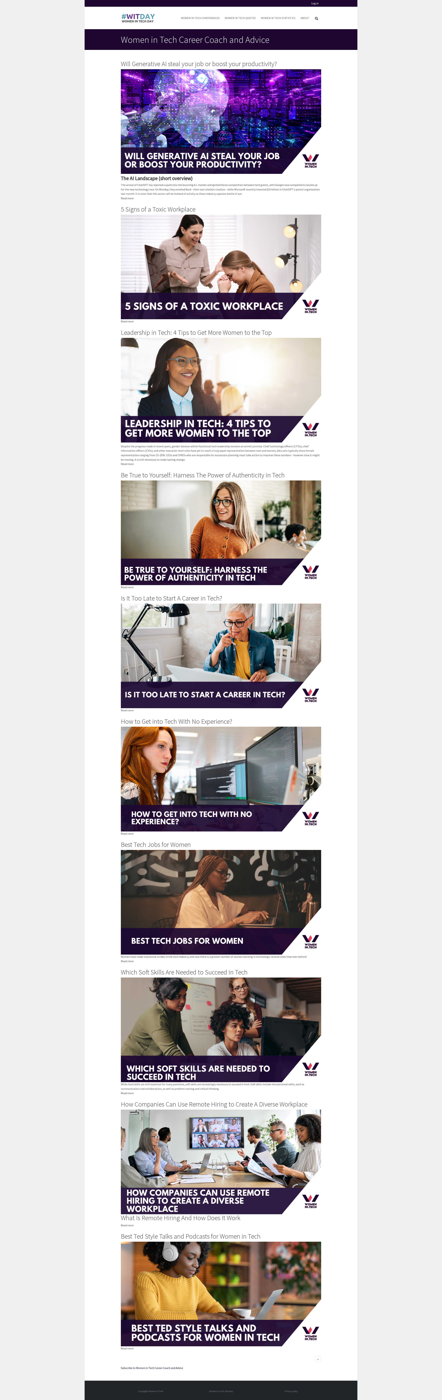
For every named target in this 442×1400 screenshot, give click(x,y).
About (305, 18)
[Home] (139, 18)
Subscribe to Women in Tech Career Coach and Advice (152, 1368)
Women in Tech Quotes (240, 18)
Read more (127, 198)
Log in (315, 3)
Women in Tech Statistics (278, 18)
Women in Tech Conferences (200, 18)
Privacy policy (291, 1391)
